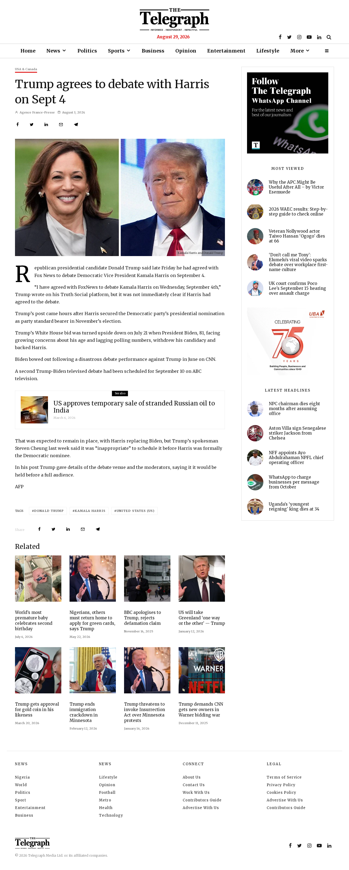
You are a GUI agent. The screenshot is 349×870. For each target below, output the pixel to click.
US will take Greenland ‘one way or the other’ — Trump (202, 618)
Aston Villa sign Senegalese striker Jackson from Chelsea (297, 433)
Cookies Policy (281, 792)
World (21, 785)
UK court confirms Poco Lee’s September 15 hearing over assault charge (297, 288)
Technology (111, 815)
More (297, 51)
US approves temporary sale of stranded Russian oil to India (134, 407)
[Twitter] (289, 37)
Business (153, 51)
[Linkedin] (319, 37)
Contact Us (194, 785)
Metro (105, 800)
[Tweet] (32, 124)
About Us (192, 777)
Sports (116, 51)
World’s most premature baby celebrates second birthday (33, 620)
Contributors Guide (202, 800)
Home (27, 51)
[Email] (61, 124)
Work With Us (196, 792)
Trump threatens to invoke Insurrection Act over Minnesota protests (144, 712)
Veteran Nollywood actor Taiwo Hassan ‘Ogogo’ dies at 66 (297, 236)
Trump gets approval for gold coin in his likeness (37, 710)
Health (106, 808)
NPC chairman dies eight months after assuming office (294, 408)
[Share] (17, 124)
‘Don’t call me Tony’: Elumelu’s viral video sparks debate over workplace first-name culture (298, 262)
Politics (87, 51)
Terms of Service (284, 777)
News (53, 51)
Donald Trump (49, 511)
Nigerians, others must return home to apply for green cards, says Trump (92, 620)
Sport (20, 800)
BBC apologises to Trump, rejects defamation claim (142, 618)
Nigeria (22, 777)
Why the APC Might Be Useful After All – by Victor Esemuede (296, 187)
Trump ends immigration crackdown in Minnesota (84, 712)
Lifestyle (267, 51)
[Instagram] (299, 37)
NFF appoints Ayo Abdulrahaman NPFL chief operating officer (296, 457)
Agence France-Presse (37, 112)
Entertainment (226, 51)
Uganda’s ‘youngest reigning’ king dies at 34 (294, 507)
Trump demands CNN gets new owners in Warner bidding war (201, 710)
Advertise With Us (201, 808)
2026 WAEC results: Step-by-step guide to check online (298, 212)
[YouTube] (309, 37)
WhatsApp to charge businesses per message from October (294, 482)
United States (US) (136, 511)
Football (107, 792)
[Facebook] (280, 37)
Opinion (185, 51)
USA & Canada (26, 69)
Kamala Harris (90, 511)
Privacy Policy (281, 785)
